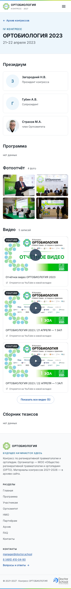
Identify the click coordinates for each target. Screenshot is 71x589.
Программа (10, 496)
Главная (8, 490)
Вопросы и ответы (14, 565)
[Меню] (63, 6)
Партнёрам (10, 520)
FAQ (5, 532)
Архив (7, 526)
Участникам (10, 502)
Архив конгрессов (17, 20)
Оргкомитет (10, 508)
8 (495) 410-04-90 (14, 559)
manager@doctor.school (17, 554)
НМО (6, 514)
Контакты (9, 538)
